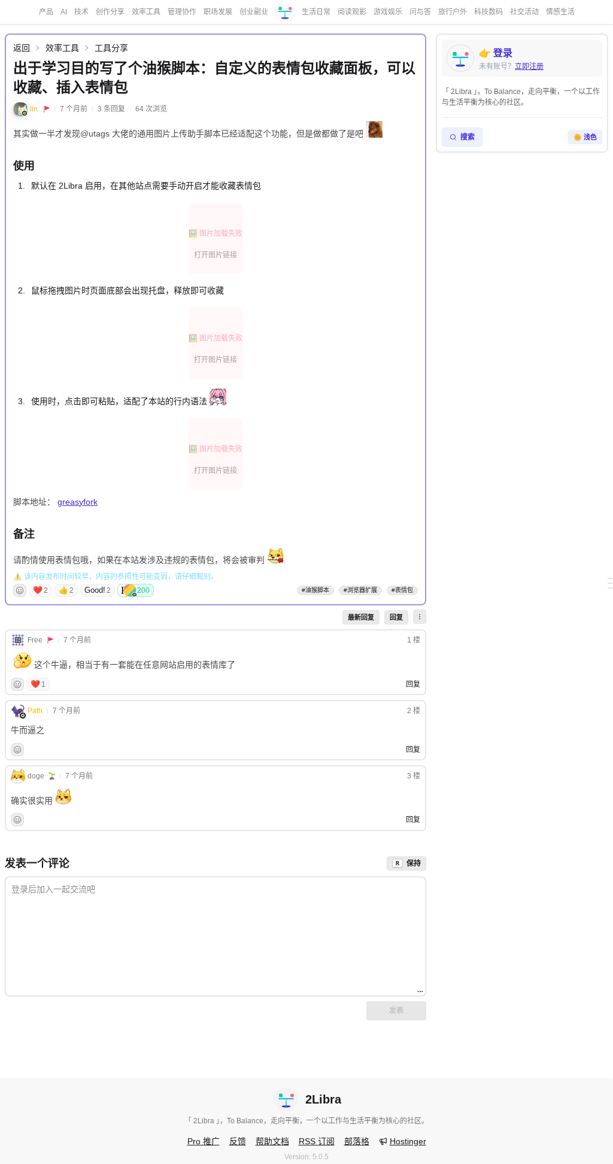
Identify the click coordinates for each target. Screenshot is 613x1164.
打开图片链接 (215, 255)
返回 (21, 48)
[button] (419, 617)
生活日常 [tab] (316, 12)
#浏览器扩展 (360, 590)
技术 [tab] (81, 12)
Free (35, 640)
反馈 (237, 1141)
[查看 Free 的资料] (18, 640)
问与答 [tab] (420, 12)
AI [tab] (63, 12)
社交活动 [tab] (524, 12)
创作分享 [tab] (110, 12)
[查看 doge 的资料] (18, 776)
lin (34, 109)
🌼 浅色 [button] (585, 137)
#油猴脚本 (315, 590)
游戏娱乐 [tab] (388, 12)
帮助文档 (272, 1141)
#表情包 (402, 590)
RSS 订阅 (317, 1141)
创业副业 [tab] (253, 12)
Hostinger (408, 1141)
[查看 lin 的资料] (20, 109)
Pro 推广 (203, 1141)
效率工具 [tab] (146, 12)
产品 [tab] (46, 12)
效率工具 (62, 48)
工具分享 (111, 48)
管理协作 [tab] (182, 12)
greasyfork (77, 502)
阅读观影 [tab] (352, 12)
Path (35, 711)
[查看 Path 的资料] (18, 711)
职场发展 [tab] (218, 12)
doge (36, 776)
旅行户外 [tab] (452, 12)
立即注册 (529, 66)
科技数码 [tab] (488, 12)
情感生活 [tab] (560, 12)
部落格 (356, 1141)
